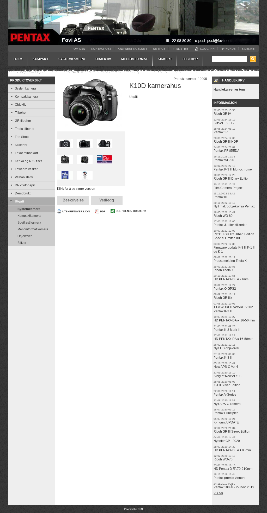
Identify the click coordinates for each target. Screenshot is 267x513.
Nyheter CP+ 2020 (227, 441)
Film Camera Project (228, 188)
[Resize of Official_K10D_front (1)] (65, 145)
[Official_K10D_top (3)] (104, 145)
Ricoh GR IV (222, 114)
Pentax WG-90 (224, 160)
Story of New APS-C (228, 376)
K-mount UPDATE (226, 422)
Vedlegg (106, 200)
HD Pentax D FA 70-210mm (233, 469)
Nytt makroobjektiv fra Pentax (234, 206)
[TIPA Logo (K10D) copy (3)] (65, 177)
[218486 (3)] (85, 145)
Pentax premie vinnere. (230, 478)
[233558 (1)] (91, 102)
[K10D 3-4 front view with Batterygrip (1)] (85, 161)
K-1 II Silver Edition (227, 385)
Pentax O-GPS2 (225, 288)
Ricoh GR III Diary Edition (232, 178)
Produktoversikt (26, 80)
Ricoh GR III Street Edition (232, 431)
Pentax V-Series (225, 394)
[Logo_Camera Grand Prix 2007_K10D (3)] (85, 177)
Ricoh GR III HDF (226, 141)
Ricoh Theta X (224, 270)
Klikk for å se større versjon (76, 189)
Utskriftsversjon (76, 211)
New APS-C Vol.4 (226, 367)
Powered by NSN (133, 509)
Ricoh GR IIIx (223, 298)
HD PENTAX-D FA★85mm (232, 450)
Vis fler (218, 493)
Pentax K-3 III (223, 357)
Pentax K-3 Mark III (227, 330)
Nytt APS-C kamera (227, 404)
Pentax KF (221, 197)
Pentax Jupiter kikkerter (230, 225)
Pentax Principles (226, 413)
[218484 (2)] (65, 161)
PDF (102, 211)
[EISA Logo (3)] (104, 161)
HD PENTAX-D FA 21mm (231, 279)
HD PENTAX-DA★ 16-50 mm (234, 320)
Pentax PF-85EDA (226, 151)
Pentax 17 (221, 132)
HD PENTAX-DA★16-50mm (233, 339)
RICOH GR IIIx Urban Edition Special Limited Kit (234, 236)
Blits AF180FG (224, 123)
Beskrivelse (73, 200)
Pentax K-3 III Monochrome (233, 169)
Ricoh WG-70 (223, 459)
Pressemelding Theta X (230, 261)
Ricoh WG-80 (223, 216)
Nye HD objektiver (226, 348)
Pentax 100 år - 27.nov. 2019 (234, 487)
